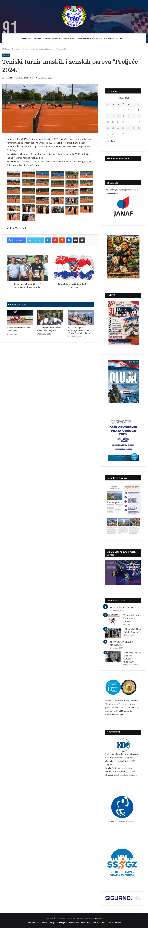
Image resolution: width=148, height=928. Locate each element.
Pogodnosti (69, 39)
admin (7, 78)
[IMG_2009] (28, 199)
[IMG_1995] (42, 182)
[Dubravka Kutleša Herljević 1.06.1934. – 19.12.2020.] (113, 656)
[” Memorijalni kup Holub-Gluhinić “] (113, 633)
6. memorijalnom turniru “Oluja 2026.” (18, 329)
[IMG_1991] (86, 174)
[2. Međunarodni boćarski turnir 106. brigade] (50, 317)
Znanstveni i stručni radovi (89, 39)
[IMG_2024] (86, 209)
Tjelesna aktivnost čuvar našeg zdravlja (132, 618)
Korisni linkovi (111, 39)
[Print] (82, 240)
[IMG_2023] (13, 208)
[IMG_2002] (42, 191)
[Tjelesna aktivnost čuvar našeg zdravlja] (113, 619)
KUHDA (98, 918)
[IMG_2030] (57, 209)
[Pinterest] (55, 240)
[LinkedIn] (48, 240)
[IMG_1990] (71, 175)
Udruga (46, 39)
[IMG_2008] (13, 199)
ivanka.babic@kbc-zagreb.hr (124, 775)
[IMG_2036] (13, 216)
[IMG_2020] (28, 208)
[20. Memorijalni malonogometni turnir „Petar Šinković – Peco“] (81, 317)
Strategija (57, 39)
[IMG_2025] (42, 209)
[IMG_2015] (71, 201)
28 (113, 134)
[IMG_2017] (57, 200)
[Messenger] (69, 240)
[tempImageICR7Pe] (28, 191)
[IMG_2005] (57, 192)
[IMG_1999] (13, 190)
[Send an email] (11, 78)
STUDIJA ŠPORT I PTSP (121, 607)
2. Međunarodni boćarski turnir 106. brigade (49, 329)
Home (7, 49)
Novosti (15, 49)
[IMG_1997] (71, 184)
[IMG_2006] (71, 192)
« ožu (107, 141)
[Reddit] (62, 240)
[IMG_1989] (57, 175)
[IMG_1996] (86, 183)
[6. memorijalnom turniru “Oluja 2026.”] (20, 317)
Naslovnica (27, 39)
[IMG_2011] (42, 200)
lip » (113, 141)
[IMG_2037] (28, 217)
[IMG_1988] (42, 174)
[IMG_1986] (13, 174)
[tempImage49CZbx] (71, 210)
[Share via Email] (75, 240)
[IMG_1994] (28, 182)
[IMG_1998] (57, 183)
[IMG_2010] (86, 199)
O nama (37, 39)
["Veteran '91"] (74, 16)
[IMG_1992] (13, 181)
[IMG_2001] (86, 191)
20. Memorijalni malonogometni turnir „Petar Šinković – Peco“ (79, 330)
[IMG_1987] (28, 174)
